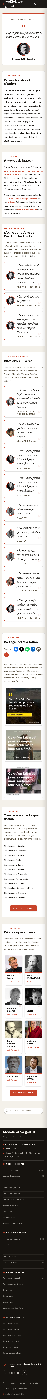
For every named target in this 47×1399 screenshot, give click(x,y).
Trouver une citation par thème (21, 817)
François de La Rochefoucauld (26, 412)
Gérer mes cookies (22, 1389)
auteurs (11, 202)
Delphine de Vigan (27, 591)
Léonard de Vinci (26, 441)
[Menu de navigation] (41, 4)
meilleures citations (27, 209)
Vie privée (34, 1383)
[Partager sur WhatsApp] (27, 649)
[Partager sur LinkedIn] (33, 649)
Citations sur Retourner (14, 869)
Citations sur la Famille (14, 855)
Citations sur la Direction (14, 897)
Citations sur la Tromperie (15, 874)
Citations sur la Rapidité (14, 865)
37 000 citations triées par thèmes (20, 198)
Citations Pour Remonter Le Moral (18, 888)
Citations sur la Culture (14, 883)
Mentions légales (9, 1383)
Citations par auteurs (19, 932)
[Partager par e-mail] (38, 649)
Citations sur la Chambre (15, 893)
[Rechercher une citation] (7, 1111)
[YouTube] (18, 1372)
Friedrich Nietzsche (23, 59)
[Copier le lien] (6, 654)
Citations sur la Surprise (14, 846)
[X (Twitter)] (12, 1372)
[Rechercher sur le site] (35, 4)
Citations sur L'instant (13, 860)
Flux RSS (8, 1389)
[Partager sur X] (21, 649)
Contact (23, 1383)
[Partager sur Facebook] (16, 649)
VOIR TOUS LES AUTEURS (23, 1092)
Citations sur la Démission (15, 850)
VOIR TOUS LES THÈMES (23, 908)
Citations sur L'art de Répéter (16, 879)
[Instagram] (24, 1372)
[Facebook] (5, 1372)
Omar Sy (22, 518)
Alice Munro (24, 468)
